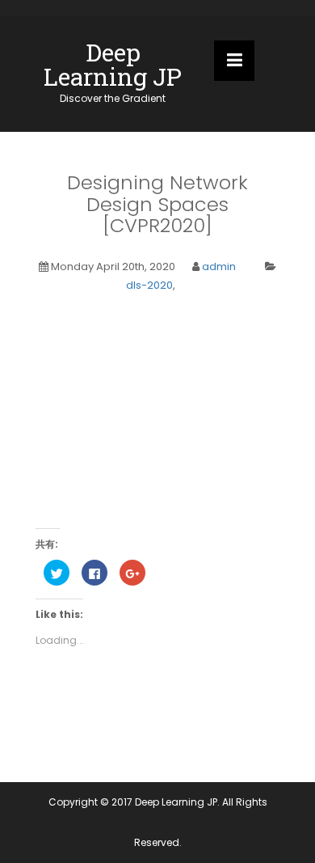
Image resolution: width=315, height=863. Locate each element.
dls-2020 (149, 285)
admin (219, 266)
